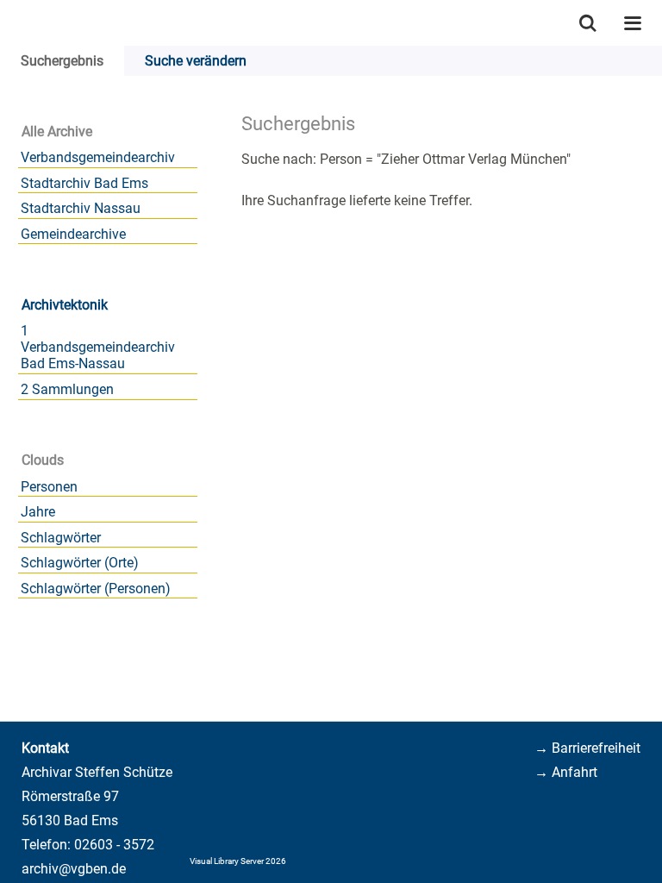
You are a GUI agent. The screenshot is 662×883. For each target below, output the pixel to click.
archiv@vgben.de (74, 869)
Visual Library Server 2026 (238, 861)
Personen (49, 487)
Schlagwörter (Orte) (80, 562)
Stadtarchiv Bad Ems (84, 183)
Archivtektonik (65, 305)
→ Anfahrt (565, 772)
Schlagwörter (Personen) (96, 588)
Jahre (38, 512)
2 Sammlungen (67, 389)
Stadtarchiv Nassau (81, 208)
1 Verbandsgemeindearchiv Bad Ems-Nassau (98, 347)
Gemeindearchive (73, 234)
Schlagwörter (61, 537)
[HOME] (8, 23)
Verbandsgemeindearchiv (98, 157)
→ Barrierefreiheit (587, 748)
